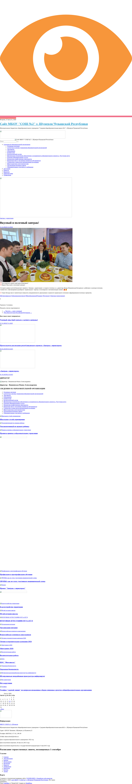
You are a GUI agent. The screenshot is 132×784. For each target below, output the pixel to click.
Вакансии (7, 172)
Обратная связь (8, 173)
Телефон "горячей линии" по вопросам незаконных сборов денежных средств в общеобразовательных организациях (46, 690)
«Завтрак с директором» (9, 371)
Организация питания (9, 628)
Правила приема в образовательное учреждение (19, 433)
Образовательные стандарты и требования (20, 167)
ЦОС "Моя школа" (7, 662)
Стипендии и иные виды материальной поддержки (23, 162)
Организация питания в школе (16, 165)
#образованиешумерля (18, 296)
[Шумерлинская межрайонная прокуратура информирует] (18, 673)
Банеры (6, 760)
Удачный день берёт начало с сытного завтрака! (19, 320)
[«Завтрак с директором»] (17, 367)
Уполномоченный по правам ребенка (14, 426)
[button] (66, 299)
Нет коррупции (6, 683)
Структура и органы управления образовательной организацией (27, 147)
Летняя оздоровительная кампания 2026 (16, 641)
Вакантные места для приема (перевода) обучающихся (24, 160)
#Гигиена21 (46, 296)
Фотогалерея (7, 762)
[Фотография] (36, 281)
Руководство (11, 152)
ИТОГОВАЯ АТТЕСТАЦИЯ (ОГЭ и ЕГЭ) (16, 621)
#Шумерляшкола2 (5, 296)
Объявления (7, 175)
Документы (10, 149)
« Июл (2, 709)
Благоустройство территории (11, 607)
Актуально (7, 168)
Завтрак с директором (6, 218)
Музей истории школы (9, 614)
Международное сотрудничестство (18, 164)
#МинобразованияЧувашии (33, 296)
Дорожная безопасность (9, 669)
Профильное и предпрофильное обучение (16, 574)
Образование (11, 151)
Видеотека (7, 763)
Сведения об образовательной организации (17, 144)
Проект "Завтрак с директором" (13, 588)
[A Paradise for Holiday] (10, 416)
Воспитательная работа (9, 655)
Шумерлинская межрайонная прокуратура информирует (22, 676)
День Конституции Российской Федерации (18, 312)
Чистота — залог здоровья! (13, 311)
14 (9, 701)
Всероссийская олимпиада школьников (15, 635)
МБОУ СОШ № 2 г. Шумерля (9, 724)
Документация (8, 758)
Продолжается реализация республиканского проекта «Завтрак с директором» (31, 345)
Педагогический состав (14, 154)
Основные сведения (13, 146)
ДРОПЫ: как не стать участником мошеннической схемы (22, 581)
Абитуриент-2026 (6, 648)
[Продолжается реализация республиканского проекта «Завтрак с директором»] (17, 342)
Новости (6, 170)
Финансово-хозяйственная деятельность (19, 159)
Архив (6, 771)
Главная (6, 757)
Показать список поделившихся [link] (10, 308)
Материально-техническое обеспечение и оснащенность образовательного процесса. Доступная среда (38, 156)
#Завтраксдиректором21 (57, 296)
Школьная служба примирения (12, 419)
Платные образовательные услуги (17, 157)
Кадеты (6, 770)
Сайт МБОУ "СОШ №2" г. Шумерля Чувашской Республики (44, 124)
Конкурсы (7, 768)
